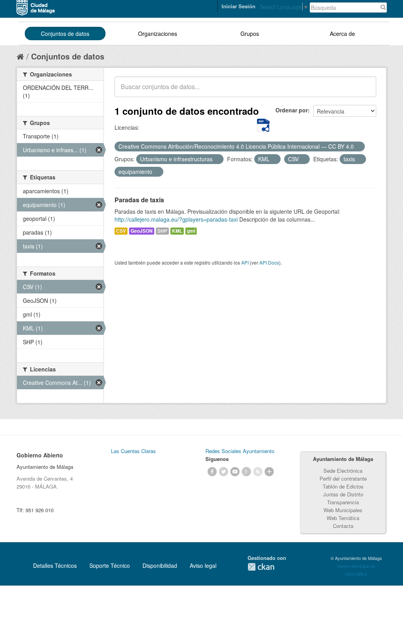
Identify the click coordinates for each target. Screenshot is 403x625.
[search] (364, 91)
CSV (121, 231)
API (245, 262)
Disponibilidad (159, 565)
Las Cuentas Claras (133, 451)
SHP (162, 231)
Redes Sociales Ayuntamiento (239, 451)
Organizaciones (157, 33)
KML (177, 231)
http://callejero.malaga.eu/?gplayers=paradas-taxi (176, 219)
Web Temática (343, 518)
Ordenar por (291, 110)
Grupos (249, 33)
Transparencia (343, 502)
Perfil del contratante (343, 478)
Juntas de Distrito (343, 494)
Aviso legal (203, 565)
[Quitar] (358, 147)
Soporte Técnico (109, 565)
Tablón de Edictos (343, 486)
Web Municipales (343, 510)
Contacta (343, 526)
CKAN (261, 567)
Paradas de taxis (139, 199)
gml (191, 231)
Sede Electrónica (343, 470)
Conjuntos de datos (65, 33)
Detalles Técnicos (55, 565)
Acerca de (342, 33)
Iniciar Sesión (238, 6)
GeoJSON (142, 231)
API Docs (269, 262)
